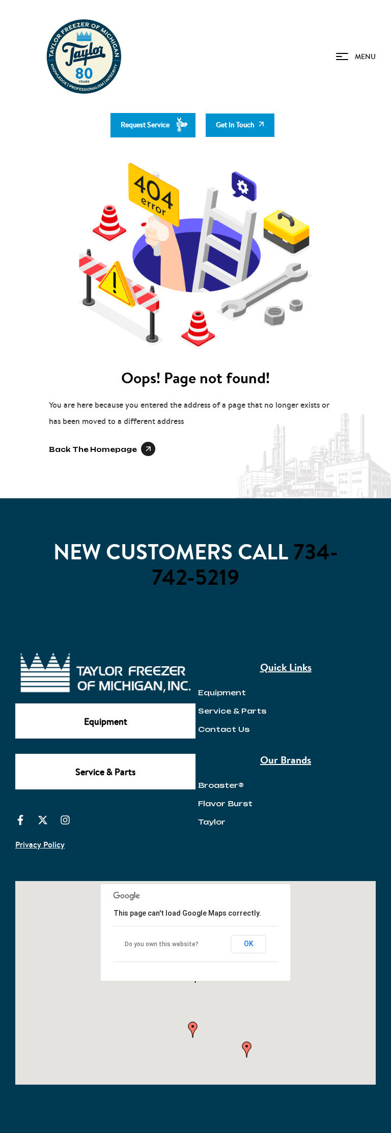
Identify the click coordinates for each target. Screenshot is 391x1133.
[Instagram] (65, 820)
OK (249, 944)
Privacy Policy (40, 844)
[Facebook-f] (20, 820)
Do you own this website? (162, 944)
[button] (193, 1029)
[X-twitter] (43, 820)
